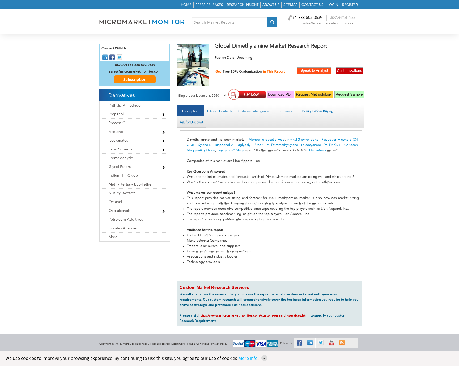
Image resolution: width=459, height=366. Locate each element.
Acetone (116, 132)
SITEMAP (290, 5)
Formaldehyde (121, 158)
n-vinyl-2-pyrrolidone (302, 139)
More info (248, 358)
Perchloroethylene (230, 150)
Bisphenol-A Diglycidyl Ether (239, 145)
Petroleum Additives (126, 219)
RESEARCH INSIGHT (242, 5)
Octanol (115, 202)
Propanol (116, 114)
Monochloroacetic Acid (267, 139)
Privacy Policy (219, 344)
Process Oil (118, 123)
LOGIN (332, 5)
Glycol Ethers (120, 167)
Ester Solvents (120, 149)
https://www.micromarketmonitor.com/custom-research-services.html (254, 315)
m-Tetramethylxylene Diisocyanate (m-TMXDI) (303, 145)
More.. (114, 237)
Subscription (134, 79)
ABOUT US (270, 5)
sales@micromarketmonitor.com (328, 23)
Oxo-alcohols (119, 211)
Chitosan (351, 145)
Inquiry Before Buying (317, 111)
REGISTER (350, 5)
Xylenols (204, 145)
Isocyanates (118, 140)
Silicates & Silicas (123, 228)
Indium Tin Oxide (123, 176)
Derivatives (317, 150)
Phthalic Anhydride (125, 105)
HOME (186, 5)
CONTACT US (312, 5)
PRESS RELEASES (209, 5)
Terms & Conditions (197, 344)
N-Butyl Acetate (122, 193)
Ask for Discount (191, 122)
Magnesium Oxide (201, 150)
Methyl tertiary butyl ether (131, 184)
